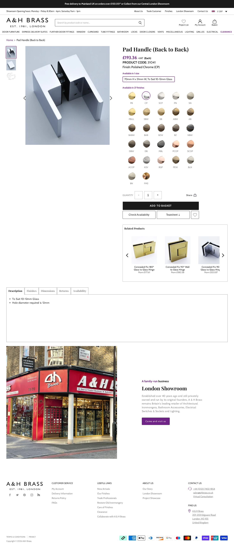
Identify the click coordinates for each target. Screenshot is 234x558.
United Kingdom (200, 522)
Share (189, 195)
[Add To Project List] (195, 215)
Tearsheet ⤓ (173, 214)
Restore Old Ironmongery (110, 502)
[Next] (223, 255)
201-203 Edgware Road (204, 515)
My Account (58, 488)
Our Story (148, 488)
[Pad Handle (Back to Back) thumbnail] (11, 52)
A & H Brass (198, 511)
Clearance (102, 512)
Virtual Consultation (203, 496)
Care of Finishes (105, 507)
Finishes (168, 11)
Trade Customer (154, 11)
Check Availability (139, 214)
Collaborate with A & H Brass (111, 516)
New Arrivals (103, 488)
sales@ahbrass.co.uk (203, 492)
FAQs (54, 502)
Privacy (32, 537)
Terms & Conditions (15, 537)
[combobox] (220, 11)
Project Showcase (151, 498)
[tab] (15, 290)
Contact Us (203, 11)
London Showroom (185, 11)
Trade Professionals (107, 498)
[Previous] (127, 255)
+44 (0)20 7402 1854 (204, 488)
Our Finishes (103, 493)
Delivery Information (62, 493)
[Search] (140, 22)
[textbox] (220, 11)
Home (9, 40)
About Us (138, 11)
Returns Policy (59, 498)
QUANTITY (128, 195)
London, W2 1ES (200, 518)
